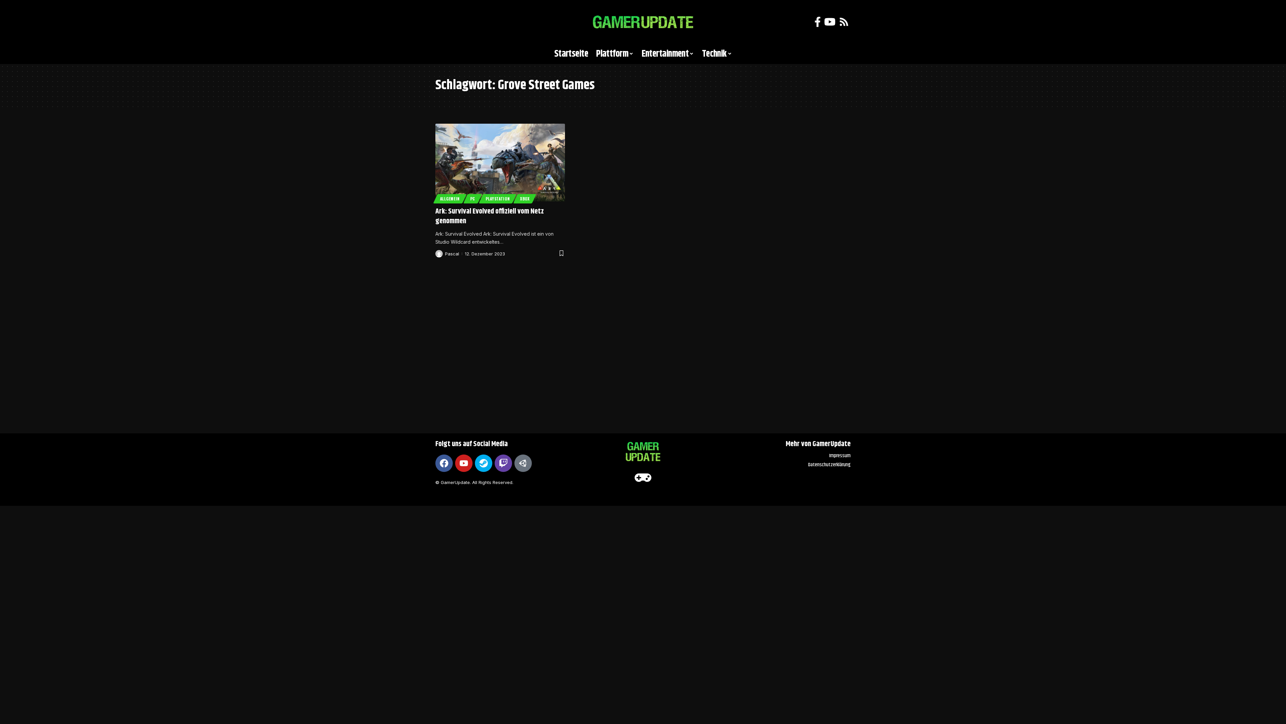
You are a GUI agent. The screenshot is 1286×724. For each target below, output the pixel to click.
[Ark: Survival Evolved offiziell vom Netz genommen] (500, 162)
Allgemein (450, 198)
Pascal (452, 253)
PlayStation (498, 198)
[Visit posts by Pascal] (439, 253)
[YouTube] (830, 22)
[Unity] (523, 463)
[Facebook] (818, 22)
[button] (443, 22)
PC (472, 198)
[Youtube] (464, 463)
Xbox (525, 198)
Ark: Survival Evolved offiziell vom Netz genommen (489, 216)
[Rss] (844, 22)
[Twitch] (503, 463)
